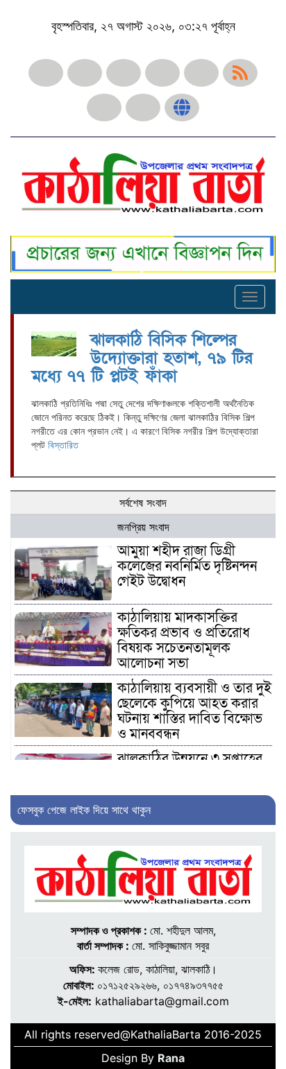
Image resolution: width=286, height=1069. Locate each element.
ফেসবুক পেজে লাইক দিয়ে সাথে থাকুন (84, 810)
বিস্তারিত (63, 445)
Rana (171, 1058)
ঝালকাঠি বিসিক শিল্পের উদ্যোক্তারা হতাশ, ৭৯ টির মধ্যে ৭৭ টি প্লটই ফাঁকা (142, 358)
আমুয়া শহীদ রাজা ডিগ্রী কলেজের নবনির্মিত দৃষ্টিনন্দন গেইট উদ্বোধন (187, 566)
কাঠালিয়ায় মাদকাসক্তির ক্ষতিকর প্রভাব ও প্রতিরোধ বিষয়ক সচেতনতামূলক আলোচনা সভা (183, 640)
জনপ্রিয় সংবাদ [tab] (143, 527)
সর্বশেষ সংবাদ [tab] (143, 503)
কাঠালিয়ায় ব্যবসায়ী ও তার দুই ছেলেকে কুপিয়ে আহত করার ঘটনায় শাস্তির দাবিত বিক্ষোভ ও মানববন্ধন (194, 711)
